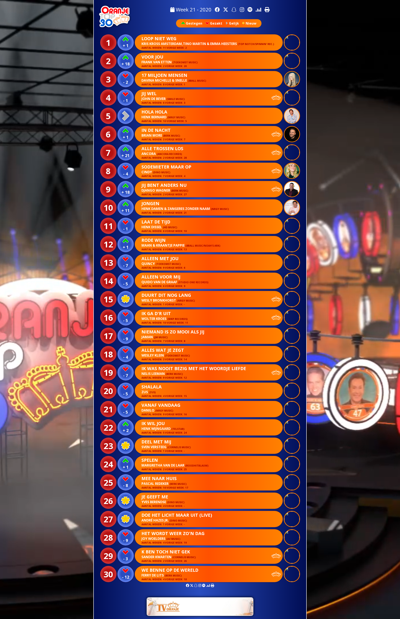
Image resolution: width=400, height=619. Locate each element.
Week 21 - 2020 (193, 9)
